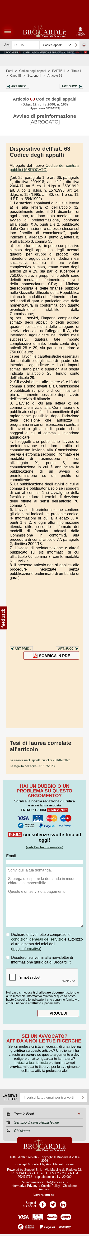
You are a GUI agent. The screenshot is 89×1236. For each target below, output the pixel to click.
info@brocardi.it (55, 1182)
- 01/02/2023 (32, 766)
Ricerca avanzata (84, 45)
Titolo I (76, 71)
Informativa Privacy (24, 1186)
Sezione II (34, 75)
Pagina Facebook (42, 1203)
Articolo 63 (54, 75)
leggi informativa (26, 949)
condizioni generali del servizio (37, 939)
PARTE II (58, 71)
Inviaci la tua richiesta (31, 1062)
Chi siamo (70, 1186)
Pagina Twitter (53, 1203)
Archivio (44, 1189)
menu (7, 31)
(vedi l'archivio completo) (44, 847)
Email (11, 856)
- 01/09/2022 (40, 760)
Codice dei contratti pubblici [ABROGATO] (44, 167)
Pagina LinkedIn (63, 1203)
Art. (19, 86)
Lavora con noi (44, 1194)
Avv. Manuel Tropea (60, 1164)
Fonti (9, 71)
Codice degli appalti (32, 71)
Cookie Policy (50, 1186)
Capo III (15, 75)
